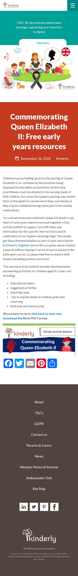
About (39, 402)
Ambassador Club (39, 478)
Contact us (39, 434)
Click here (43, 43)
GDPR (39, 424)
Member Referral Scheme (39, 467)
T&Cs (39, 413)
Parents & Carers (39, 445)
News (39, 456)
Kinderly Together (18, 245)
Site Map (39, 489)
